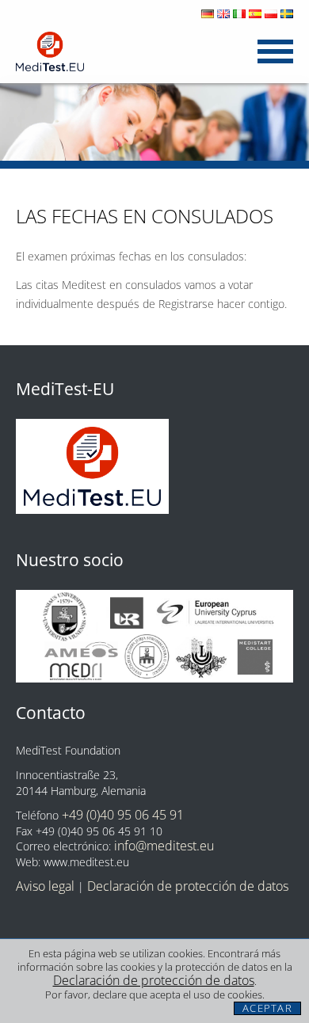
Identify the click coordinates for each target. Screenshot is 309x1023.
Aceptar (267, 1008)
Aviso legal (45, 886)
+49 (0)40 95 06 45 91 (123, 814)
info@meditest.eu (164, 845)
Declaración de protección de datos (153, 980)
